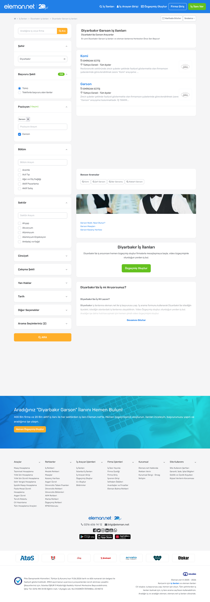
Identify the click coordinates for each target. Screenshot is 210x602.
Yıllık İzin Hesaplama (23, 475)
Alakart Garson (135, 182)
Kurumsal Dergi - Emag (149, 475)
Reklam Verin (145, 471)
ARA (44, 337)
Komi (86, 182)
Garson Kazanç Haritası (91, 230)
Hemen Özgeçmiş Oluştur (30, 429)
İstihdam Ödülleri (115, 482)
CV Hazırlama (20, 502)
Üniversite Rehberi (53, 489)
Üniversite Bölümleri (54, 492)
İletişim (142, 478)
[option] (27, 558)
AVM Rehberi (51, 495)
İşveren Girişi (113, 478)
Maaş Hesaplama (22, 468)
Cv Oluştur (81, 482)
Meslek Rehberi (52, 471)
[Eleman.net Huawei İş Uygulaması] (123, 536)
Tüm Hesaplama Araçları (25, 506)
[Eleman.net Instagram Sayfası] (103, 530)
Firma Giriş (177, 6)
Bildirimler (81, 485)
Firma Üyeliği (113, 471)
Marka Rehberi (52, 499)
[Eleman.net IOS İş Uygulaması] (105, 536)
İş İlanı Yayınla (113, 468)
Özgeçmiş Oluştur (155, 6)
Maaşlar (48, 475)
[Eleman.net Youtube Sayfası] (111, 530)
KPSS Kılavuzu (51, 506)
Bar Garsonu (117, 182)
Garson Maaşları (87, 226)
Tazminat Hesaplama (23, 471)
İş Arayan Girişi (128, 6)
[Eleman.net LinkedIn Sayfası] (107, 530)
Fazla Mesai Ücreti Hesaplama (22, 490)
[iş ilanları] (26, 6)
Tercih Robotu (20, 499)
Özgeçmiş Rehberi (53, 502)
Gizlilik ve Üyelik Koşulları (181, 475)
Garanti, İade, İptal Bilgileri (182, 471)
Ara (63, 31)
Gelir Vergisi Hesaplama (25, 482)
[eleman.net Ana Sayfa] (15, 19)
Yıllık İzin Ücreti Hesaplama (26, 478)
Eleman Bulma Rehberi (117, 489)
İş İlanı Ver (197, 6)
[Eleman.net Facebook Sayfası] (94, 530)
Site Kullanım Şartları (179, 468)
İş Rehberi (49, 468)
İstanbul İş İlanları (84, 471)
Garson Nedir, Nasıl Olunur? (92, 223)
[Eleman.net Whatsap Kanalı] (115, 530)
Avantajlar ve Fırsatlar (117, 485)
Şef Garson (99, 182)
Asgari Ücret (20, 495)
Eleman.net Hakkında (148, 468)
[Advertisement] (42, 371)
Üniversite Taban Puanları (57, 485)
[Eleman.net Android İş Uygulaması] (87, 536)
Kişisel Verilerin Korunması (182, 478)
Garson (26, 134)
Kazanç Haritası (52, 478)
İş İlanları (108, 6)
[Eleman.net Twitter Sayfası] (99, 530)
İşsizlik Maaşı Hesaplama (25, 485)
